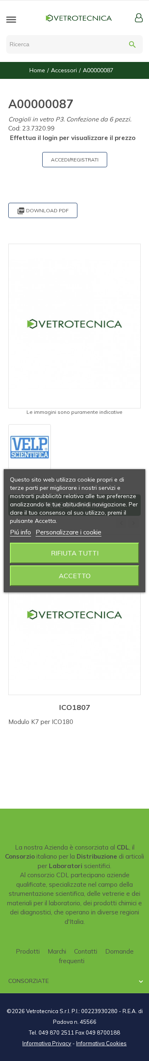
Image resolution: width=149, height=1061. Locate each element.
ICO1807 (74, 707)
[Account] (139, 17)
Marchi (57, 951)
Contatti (85, 951)
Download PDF (43, 211)
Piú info (20, 532)
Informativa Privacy (46, 1043)
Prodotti (28, 951)
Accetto (75, 576)
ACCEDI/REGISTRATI (75, 160)
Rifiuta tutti (75, 553)
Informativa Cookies (101, 1043)
